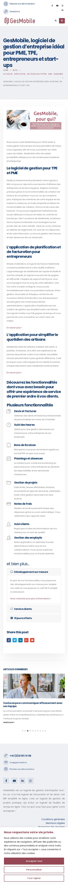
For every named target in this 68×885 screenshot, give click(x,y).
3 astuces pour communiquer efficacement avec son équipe (32, 704)
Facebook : (6, 781)
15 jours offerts (23, 618)
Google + (26, 640)
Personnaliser (34, 869)
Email (32, 640)
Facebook (9, 640)
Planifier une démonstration (22, 769)
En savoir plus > (14, 327)
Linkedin (22, 781)
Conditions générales (53, 819)
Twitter (14, 640)
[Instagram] (62, 5)
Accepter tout (34, 861)
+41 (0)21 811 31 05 (20, 755)
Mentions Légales (55, 823)
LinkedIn (20, 640)
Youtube (14, 781)
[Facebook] (52, 5)
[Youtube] (57, 5)
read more (8, 722)
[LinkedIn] (62, 10)
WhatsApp (31, 781)
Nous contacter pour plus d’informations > (30, 598)
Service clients (23, 609)
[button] (22, 730)
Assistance (15, 11)
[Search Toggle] (55, 21)
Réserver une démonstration (22, 3)
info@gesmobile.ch (18, 762)
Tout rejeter (34, 878)
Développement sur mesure (31, 572)
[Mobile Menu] (62, 20)
